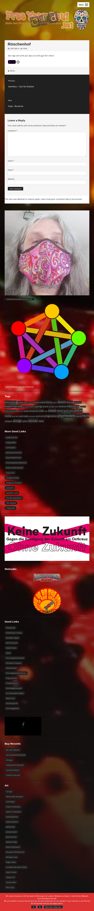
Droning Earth (12, 703)
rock (85, 415)
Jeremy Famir (11, 832)
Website (11, 179)
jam (18, 411)
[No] (91, 902)
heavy (71, 406)
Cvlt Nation (10, 447)
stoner (33, 421)
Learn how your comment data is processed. (61, 199)
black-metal (40, 402)
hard (56, 407)
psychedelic (67, 415)
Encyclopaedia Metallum (16, 463)
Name (11, 161)
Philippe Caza (11, 857)
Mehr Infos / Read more (53, 907)
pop (13, 416)
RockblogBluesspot (14, 688)
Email (11, 170)
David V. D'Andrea (13, 812)
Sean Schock (11, 872)
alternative (11, 402)
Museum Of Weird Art (15, 852)
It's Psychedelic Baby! (15, 693)
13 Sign (9, 791)
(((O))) (8, 653)
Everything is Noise (14, 633)
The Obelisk (11, 503)
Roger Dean (11, 862)
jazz (22, 411)
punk (79, 416)
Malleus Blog (11, 842)
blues (49, 402)
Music (12, 71)
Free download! (27, 407)
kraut (26, 411)
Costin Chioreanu (13, 807)
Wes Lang (10, 887)
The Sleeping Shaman (15, 658)
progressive (50, 416)
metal (52, 410)
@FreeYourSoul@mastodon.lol (19, 299)
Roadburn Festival (13, 483)
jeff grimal (10, 827)
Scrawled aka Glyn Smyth (16, 867)
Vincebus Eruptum (13, 663)
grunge (51, 406)
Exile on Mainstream (14, 468)
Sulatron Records (13, 775)
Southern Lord (12, 493)
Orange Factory (12, 478)
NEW (79, 410)
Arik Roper (10, 802)
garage (39, 406)
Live (41, 410)
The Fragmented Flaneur (16, 673)
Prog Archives (11, 678)
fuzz (34, 406)
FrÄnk (25, 48)
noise (8, 416)
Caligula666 (11, 442)
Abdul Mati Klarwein (14, 796)
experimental (13, 406)
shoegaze (8, 421)
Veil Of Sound (11, 643)
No (40, 907)
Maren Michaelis (13, 847)
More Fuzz (10, 698)
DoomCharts (11, 648)
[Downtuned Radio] (47, 578)
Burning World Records (15, 755)
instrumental (11, 411)
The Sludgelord (12, 708)
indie (77, 406)
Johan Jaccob (11, 837)
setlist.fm (10, 488)
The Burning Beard (14, 498)
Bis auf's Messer (12, 750)
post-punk (32, 416)
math (45, 411)
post (17, 416)
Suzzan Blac (11, 882)
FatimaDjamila (12, 817)
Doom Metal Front (13, 457)
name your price (66, 410)
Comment (12, 131)
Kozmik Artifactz (12, 770)
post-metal (23, 416)
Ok (34, 907)
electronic (77, 402)
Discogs (9, 760)
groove (45, 406)
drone (69, 402)
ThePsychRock (12, 683)
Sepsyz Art (10, 877)
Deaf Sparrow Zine (13, 452)
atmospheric (30, 403)
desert (55, 403)
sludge (17, 421)
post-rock (40, 416)
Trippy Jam (10, 508)
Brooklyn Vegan (12, 638)
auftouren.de (11, 437)
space (25, 421)
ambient (21, 402)
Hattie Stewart (12, 822)
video (41, 421)
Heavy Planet (11, 668)
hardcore (62, 406)
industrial (83, 407)
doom (62, 402)
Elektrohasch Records (15, 765)
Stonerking (10, 628)
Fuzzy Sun (10, 473)
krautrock (33, 411)
